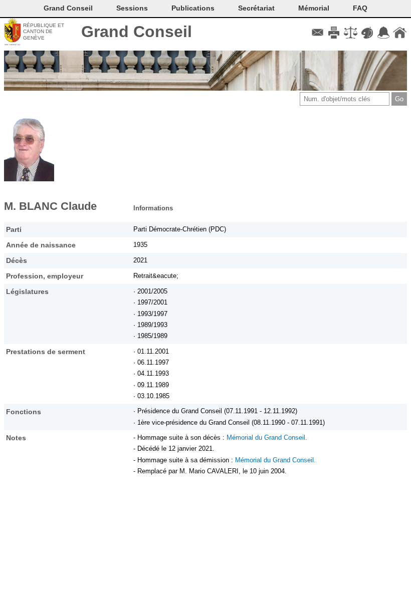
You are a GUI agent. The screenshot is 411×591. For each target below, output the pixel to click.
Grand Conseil (136, 32)
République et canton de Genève (43, 32)
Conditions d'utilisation (350, 33)
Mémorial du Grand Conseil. (267, 437)
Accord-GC (383, 33)
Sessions (132, 8)
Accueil (399, 33)
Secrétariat (256, 8)
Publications (193, 8)
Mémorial (313, 8)
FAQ (360, 8)
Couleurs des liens (367, 33)
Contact (317, 33)
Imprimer (334, 33)
